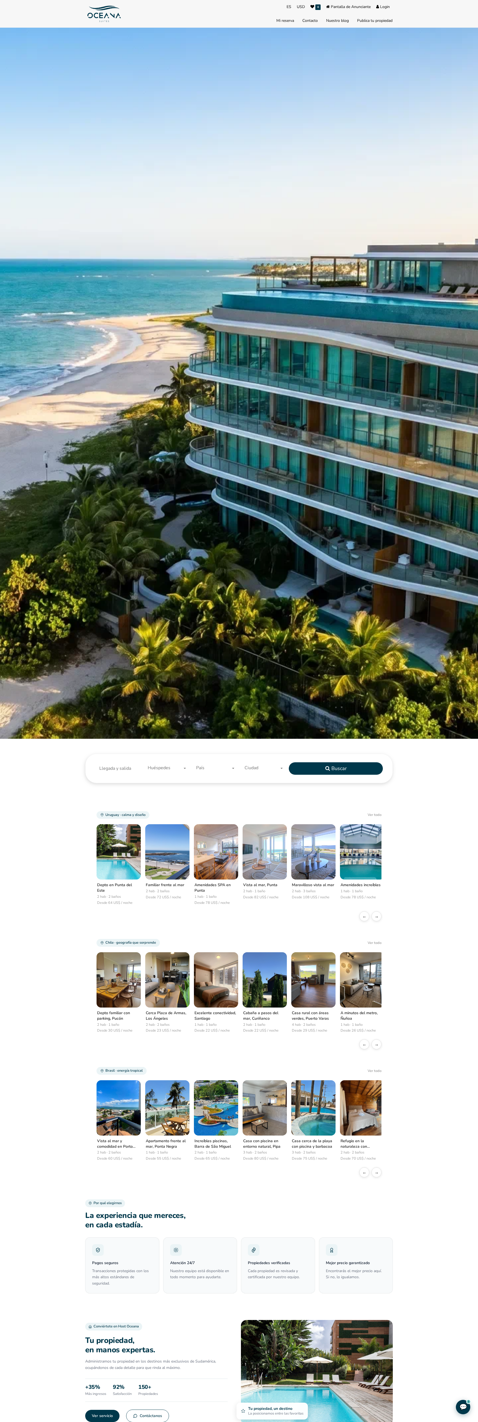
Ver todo (374, 814)
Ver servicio (102, 1415)
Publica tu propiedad (375, 20)
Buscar (338, 768)
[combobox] (168, 768)
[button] (120, 768)
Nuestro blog (337, 20)
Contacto (310, 20)
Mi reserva (285, 20)
